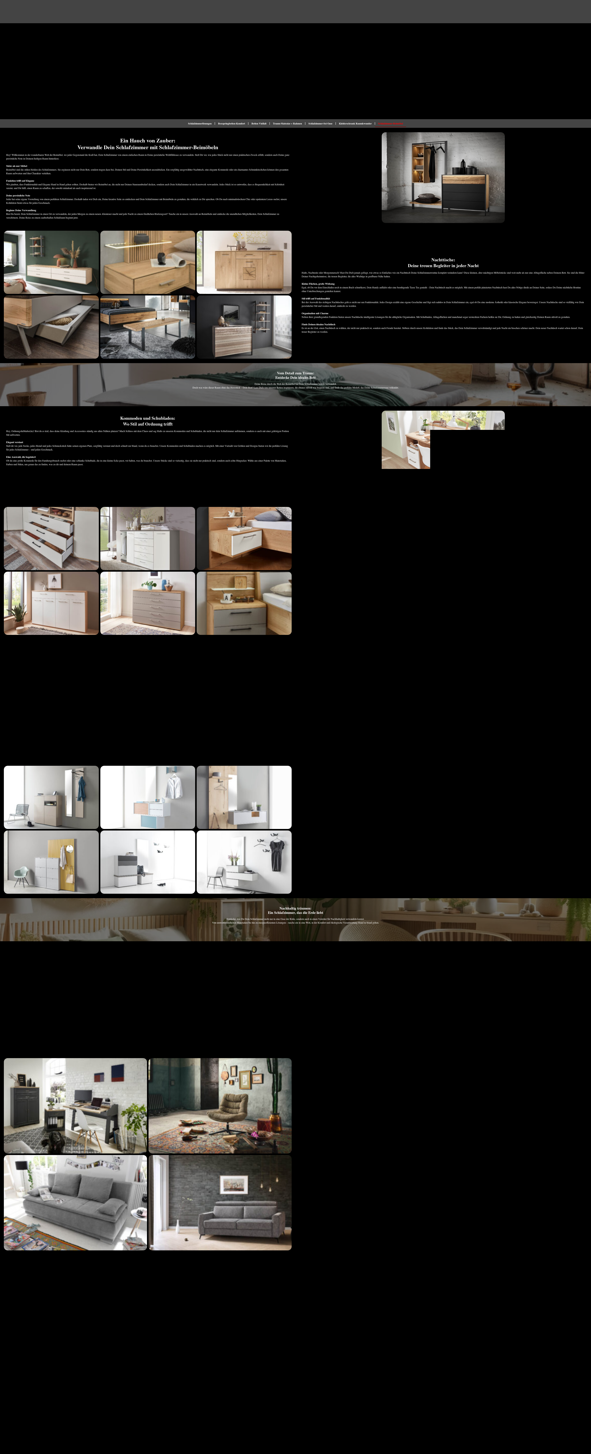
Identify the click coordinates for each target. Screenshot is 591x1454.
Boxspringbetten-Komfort (231, 123)
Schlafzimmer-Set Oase (320, 123)
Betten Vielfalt (258, 123)
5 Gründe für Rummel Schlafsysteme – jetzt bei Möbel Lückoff (75, 1379)
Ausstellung (200, 11)
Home (156, 11)
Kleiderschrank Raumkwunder (355, 123)
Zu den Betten (295, 394)
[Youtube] (532, 1438)
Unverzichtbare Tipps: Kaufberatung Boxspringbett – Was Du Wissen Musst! (369, 1379)
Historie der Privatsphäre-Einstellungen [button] (337, 1431)
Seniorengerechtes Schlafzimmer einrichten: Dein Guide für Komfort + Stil (222, 1379)
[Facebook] (504, 1438)
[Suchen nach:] (558, 12)
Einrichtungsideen (174, 11)
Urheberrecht (149, 1431)
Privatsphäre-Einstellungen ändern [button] (293, 1431)
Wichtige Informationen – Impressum (214, 1431)
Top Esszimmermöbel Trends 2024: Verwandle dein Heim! (516, 1379)
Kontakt (257, 11)
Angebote (218, 11)
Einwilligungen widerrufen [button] (376, 1431)
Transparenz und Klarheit (175, 1431)
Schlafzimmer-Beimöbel (390, 123)
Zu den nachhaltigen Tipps (295, 930)
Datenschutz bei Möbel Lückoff (254, 1431)
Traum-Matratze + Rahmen (287, 123)
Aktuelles (238, 11)
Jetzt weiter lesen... (13, 1392)
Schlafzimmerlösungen (200, 123)
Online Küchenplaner (282, 11)
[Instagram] (518, 1438)
